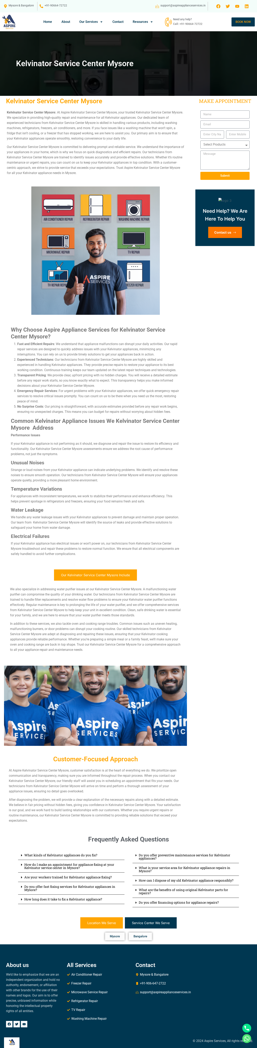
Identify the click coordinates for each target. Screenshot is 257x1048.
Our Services (88, 22)
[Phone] (246, 1028)
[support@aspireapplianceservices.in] (157, 6)
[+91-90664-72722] (41, 6)
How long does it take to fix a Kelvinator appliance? (63, 899)
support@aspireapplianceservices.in (183, 5)
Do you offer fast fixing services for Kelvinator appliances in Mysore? (69, 888)
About (65, 22)
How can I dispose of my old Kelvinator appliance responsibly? (186, 880)
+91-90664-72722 (56, 5)
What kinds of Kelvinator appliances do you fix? (60, 855)
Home (47, 22)
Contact (117, 22)
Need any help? (182, 19)
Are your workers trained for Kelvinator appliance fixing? (68, 877)
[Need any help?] (168, 22)
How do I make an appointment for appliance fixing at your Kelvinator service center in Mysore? (69, 866)
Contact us (223, 232)
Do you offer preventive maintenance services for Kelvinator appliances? (184, 856)
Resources (140, 22)
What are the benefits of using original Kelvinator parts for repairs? (183, 891)
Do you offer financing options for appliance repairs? (179, 902)
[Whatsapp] (246, 1038)
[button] (71, 855)
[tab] (95, 575)
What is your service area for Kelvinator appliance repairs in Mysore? (184, 869)
